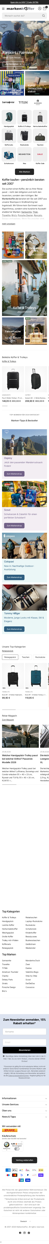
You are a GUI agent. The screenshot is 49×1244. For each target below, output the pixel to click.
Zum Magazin (8, 720)
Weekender (31, 948)
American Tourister (10, 972)
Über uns (6, 1110)
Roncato (38, 215)
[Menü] (3, 8)
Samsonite (26, 212)
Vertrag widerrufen (24, 1160)
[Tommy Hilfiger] (24, 609)
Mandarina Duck (33, 960)
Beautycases (31, 936)
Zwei (28, 964)
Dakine (29, 968)
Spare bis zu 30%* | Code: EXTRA (24, 2)
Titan (35, 212)
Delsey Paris (7, 979)
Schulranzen (31, 929)
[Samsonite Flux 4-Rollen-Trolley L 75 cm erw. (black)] (13, 379)
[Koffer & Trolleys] (24, 288)
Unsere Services (10, 1104)
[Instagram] (24, 1233)
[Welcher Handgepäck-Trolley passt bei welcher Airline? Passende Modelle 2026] (20, 736)
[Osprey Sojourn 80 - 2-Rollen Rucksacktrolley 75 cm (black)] (36, 379)
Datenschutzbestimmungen (18, 1076)
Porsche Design (25, 215)
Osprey (28, 395)
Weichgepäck (8, 933)
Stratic (5, 983)
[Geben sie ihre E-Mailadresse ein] (24, 1050)
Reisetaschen (31, 917)
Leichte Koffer (8, 925)
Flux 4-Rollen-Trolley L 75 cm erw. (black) (13, 398)
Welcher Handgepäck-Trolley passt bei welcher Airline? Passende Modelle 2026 (20, 759)
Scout (28, 979)
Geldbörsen (31, 944)
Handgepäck (7, 921)
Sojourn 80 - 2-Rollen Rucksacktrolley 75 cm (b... (36, 398)
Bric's (14, 215)
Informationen (9, 1098)
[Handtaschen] (36, 331)
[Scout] (24, 506)
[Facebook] (20, 1233)
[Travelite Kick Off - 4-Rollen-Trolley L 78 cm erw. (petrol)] (36, 676)
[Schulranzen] (13, 245)
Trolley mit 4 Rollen (10, 940)
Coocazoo (30, 987)
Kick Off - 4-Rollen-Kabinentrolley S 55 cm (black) (13, 695)
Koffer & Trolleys (9, 361)
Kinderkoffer (31, 933)
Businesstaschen (33, 940)
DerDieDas (30, 983)
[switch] (16, 1148)
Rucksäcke (40, 657)
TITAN (4, 968)
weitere (17, 218)
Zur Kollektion (13, 64)
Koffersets (6, 944)
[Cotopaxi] (24, 557)
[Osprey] (24, 454)
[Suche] (43, 16)
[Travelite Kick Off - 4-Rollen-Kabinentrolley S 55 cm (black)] (13, 676)
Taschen (25, 657)
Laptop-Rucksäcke (34, 921)
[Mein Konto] (39, 8)
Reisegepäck (7, 651)
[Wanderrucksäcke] (36, 245)
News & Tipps (9, 1116)
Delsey (5, 218)
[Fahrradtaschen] (13, 331)
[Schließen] (1, 1242)
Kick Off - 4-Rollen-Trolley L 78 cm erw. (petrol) (36, 695)
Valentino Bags (32, 972)
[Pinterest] (29, 1233)
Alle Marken (24, 172)
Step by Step (31, 976)
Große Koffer (7, 936)
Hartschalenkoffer (10, 929)
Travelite (6, 215)
